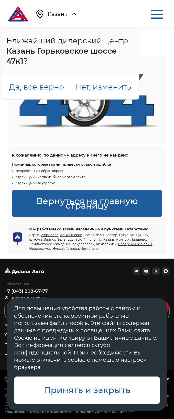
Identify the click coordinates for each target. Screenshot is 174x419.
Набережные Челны (135, 244)
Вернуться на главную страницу (87, 203)
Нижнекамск (40, 249)
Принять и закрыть (87, 390)
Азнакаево (49, 235)
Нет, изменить (103, 86)
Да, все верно (36, 86)
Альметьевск (71, 235)
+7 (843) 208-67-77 (26, 291)
